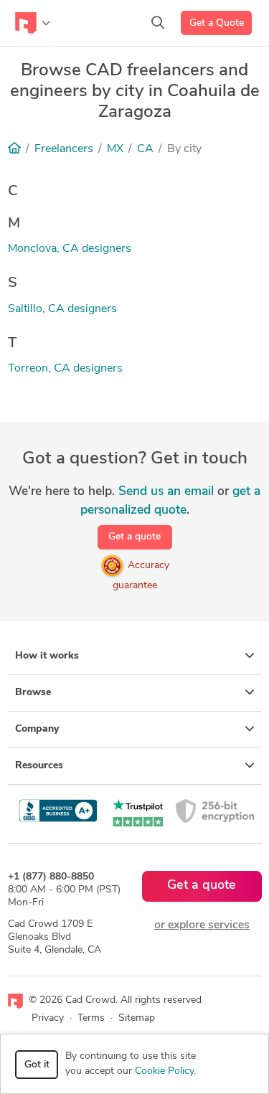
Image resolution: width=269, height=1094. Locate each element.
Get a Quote (216, 23)
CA (145, 149)
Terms (91, 1018)
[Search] (158, 23)
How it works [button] (47, 656)
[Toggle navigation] (32, 23)
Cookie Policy (164, 1071)
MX (115, 149)
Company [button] (37, 729)
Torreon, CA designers (65, 368)
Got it (36, 1065)
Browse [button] (33, 692)
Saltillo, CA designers (62, 309)
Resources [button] (39, 765)
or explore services (202, 925)
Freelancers (63, 149)
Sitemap (136, 1018)
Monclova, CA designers (69, 249)
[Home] (14, 149)
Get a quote (134, 537)
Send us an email (166, 492)
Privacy (48, 1018)
